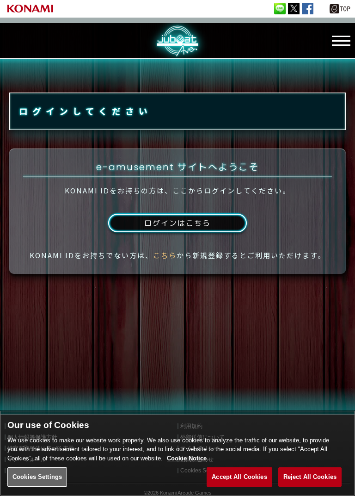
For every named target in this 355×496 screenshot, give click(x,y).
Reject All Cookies (310, 476)
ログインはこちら (177, 223)
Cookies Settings (37, 476)
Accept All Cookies (239, 476)
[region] (177, 453)
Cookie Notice (187, 458)
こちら (165, 255)
